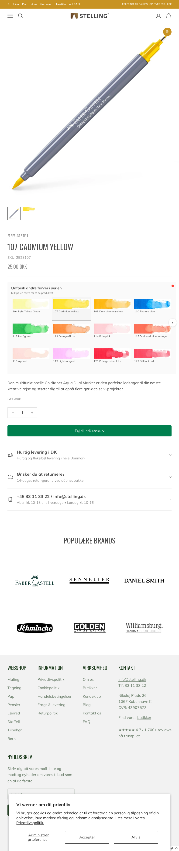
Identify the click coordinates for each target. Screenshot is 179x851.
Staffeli (13, 721)
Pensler (13, 704)
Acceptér (87, 837)
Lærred (13, 713)
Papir (12, 696)
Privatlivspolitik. (30, 822)
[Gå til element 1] (14, 213)
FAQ (86, 721)
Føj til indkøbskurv (89, 431)
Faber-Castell (17, 235)
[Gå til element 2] (28, 209)
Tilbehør (14, 730)
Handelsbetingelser (55, 696)
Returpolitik (48, 713)
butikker (144, 717)
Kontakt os (29, 4)
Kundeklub (92, 696)
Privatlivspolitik (51, 679)
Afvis (135, 837)
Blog (87, 704)
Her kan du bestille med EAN (60, 4)
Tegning (14, 687)
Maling (13, 679)
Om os (88, 679)
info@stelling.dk (132, 679)
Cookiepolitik (48, 687)
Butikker (13, 4)
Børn (11, 738)
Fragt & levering (51, 704)
